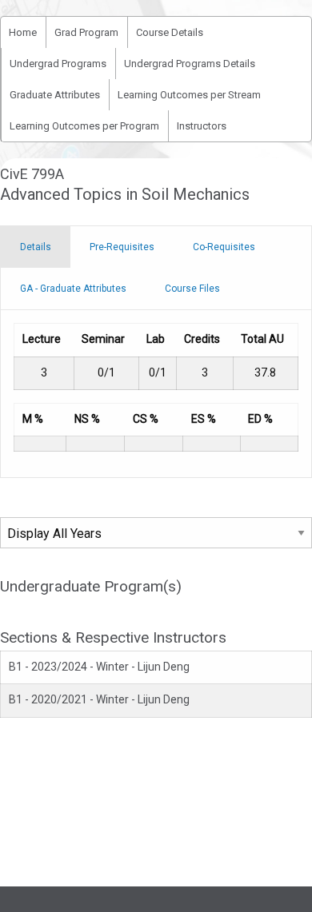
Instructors (201, 126)
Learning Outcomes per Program (84, 126)
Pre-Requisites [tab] (122, 247)
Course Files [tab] (192, 288)
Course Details (169, 32)
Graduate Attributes (55, 95)
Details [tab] (35, 247)
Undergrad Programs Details (189, 64)
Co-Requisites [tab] (224, 247)
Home (23, 32)
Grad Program (86, 32)
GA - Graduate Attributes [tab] (73, 288)
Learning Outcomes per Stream (189, 95)
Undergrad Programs (58, 64)
